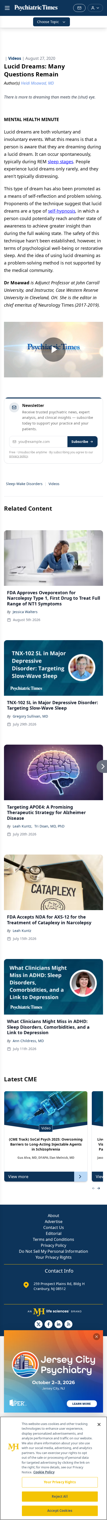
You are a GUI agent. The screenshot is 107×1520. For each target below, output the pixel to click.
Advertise (53, 1221)
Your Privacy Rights (54, 1257)
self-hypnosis (61, 211)
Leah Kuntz (22, 930)
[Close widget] (96, 1336)
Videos (54, 483)
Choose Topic (48, 21)
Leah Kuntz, (22, 826)
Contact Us (53, 1227)
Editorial (53, 1233)
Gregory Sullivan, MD (30, 716)
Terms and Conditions (53, 1239)
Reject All (59, 1496)
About (53, 1215)
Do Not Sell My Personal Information (53, 1251)
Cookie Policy (43, 1472)
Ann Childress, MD (28, 1040)
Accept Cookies (59, 1510)
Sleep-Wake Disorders (24, 483)
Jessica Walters (25, 611)
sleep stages (60, 162)
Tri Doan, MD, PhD (49, 826)
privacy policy (18, 456)
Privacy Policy (53, 1245)
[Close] (99, 1424)
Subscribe (79, 441)
